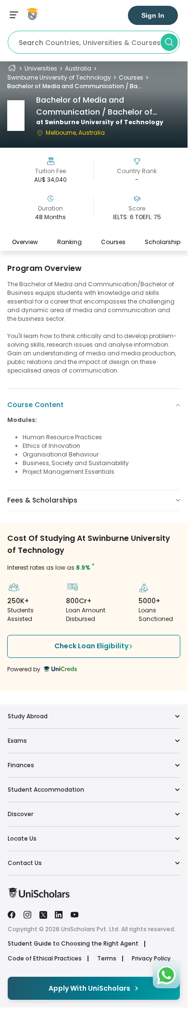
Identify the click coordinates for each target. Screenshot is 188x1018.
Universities (41, 68)
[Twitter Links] (43, 914)
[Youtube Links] (74, 914)
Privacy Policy (151, 958)
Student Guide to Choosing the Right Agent (73, 944)
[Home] (12, 68)
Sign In (152, 15)
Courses (131, 77)
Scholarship (162, 242)
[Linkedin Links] (59, 914)
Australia (78, 68)
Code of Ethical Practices (45, 958)
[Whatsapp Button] (166, 974)
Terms (106, 958)
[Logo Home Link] (39, 895)
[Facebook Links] (11, 914)
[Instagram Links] (27, 914)
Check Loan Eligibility (91, 646)
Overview (25, 242)
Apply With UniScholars (89, 988)
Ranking (69, 242)
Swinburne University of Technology (59, 77)
